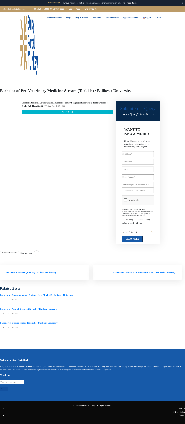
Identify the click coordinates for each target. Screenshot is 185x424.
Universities (96, 18)
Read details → (133, 3)
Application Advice (131, 18)
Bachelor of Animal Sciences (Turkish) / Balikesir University (29, 309)
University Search (54, 18)
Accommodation (112, 18)
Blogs (68, 18)
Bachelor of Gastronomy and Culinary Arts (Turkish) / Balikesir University (36, 295)
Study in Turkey (81, 18)
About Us (181, 409)
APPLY (158, 18)
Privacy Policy (179, 412)
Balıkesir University (9, 253)
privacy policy (148, 232)
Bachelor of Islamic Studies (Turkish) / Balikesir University (29, 323)
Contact (182, 415)
